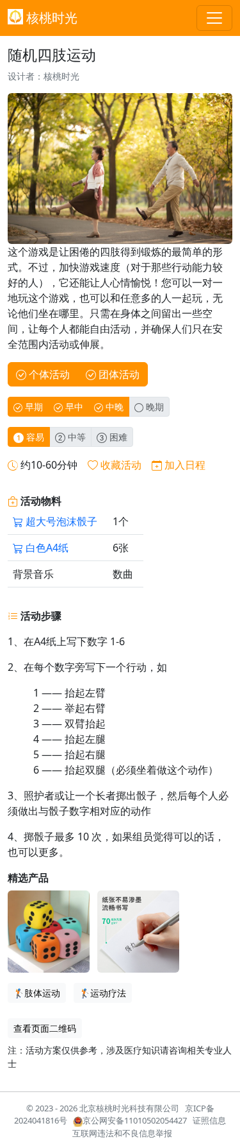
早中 (73, 407)
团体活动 (118, 374)
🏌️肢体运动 (36, 993)
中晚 (113, 407)
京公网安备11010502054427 (134, 1120)
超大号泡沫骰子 (60, 521)
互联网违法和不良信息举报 (122, 1133)
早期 (32, 407)
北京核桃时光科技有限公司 (129, 1108)
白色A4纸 (45, 548)
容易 (34, 437)
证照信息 (209, 1120)
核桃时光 (50, 17)
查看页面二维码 (44, 1028)
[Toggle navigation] (214, 18)
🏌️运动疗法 (102, 993)
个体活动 (48, 374)
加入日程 (184, 465)
